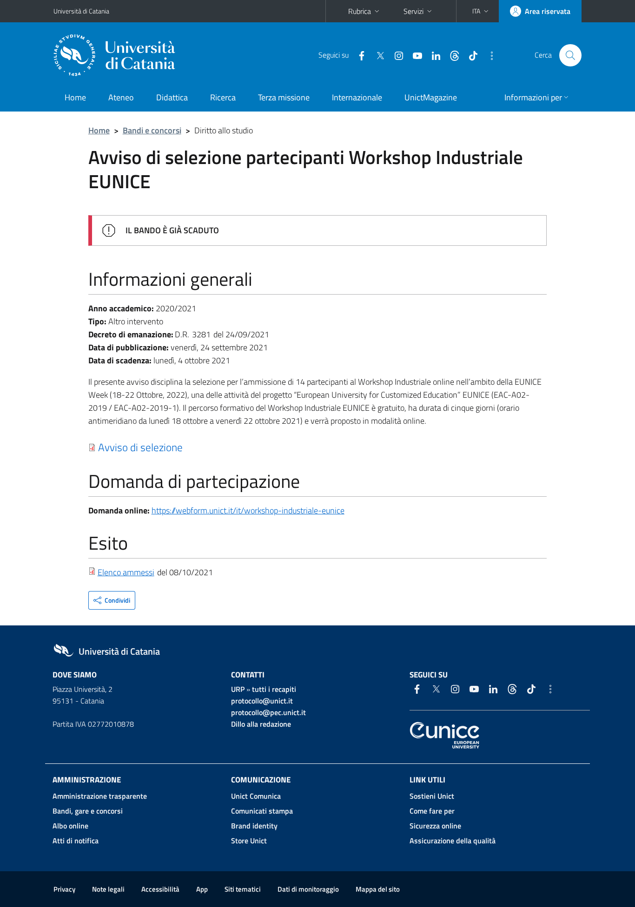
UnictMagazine (430, 97)
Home (75, 97)
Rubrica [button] (359, 11)
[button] (481, 11)
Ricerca (223, 97)
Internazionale (357, 97)
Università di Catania (81, 11)
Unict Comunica (256, 796)
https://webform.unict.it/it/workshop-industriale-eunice (248, 510)
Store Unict (249, 840)
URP (238, 689)
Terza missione (284, 97)
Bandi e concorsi (152, 130)
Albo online (70, 825)
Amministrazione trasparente (100, 796)
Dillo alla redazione (261, 724)
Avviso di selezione (140, 447)
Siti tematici (243, 889)
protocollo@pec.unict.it (268, 712)
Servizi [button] (413, 11)
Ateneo (121, 97)
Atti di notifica (76, 840)
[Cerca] (570, 55)
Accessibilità (160, 889)
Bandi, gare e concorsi (88, 810)
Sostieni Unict (432, 796)
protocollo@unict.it (262, 700)
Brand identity (254, 825)
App (202, 889)
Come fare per (432, 810)
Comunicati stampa (262, 810)
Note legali (108, 889)
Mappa (378, 889)
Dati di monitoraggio (308, 889)
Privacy (64, 889)
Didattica (172, 97)
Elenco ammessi (126, 572)
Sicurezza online (435, 825)
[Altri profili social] (488, 54)
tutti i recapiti (274, 689)
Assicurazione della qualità (453, 840)
